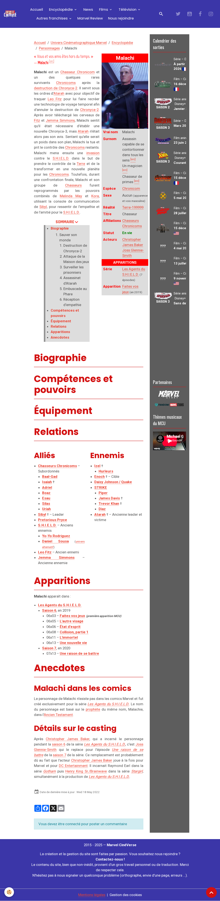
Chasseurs (73, 185)
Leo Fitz (55, 99)
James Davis (109, 498)
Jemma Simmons (60, 120)
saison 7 (59, 755)
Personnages (49, 48)
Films (103, 9)
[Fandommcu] (169, 404)
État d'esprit (70, 627)
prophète (93, 709)
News (87, 9)
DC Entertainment (73, 766)
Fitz (37, 120)
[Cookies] (9, 892)
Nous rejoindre (121, 18)
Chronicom (131, 188)
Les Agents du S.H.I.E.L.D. (108, 704)
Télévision (127, 9)
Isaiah (47, 482)
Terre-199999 (133, 207)
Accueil (36, 9)
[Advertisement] (169, 341)
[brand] (10, 14)
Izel (97, 466)
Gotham (49, 771)
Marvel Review (90, 18)
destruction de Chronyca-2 (55, 88)
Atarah (58, 93)
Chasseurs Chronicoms (57, 466)
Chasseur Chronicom (77, 72)
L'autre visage (71, 621)
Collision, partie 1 (74, 632)
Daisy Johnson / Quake (113, 482)
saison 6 (58, 744)
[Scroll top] (211, 892)
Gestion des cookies (126, 895)
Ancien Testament (58, 715)
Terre (81, 163)
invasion (92, 153)
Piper (103, 493)
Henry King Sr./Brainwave (86, 771)
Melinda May (71, 196)
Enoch (99, 476)
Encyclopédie (61, 9)
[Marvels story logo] (169, 394)
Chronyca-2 (89, 110)
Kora (95, 196)
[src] (51, 61)
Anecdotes (60, 337)
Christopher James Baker (67, 739)
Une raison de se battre (79, 653)
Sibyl (43, 207)
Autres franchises (52, 18)
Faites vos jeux (72, 616)
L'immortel (69, 637)
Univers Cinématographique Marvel (79, 42)
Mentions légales (91, 895)
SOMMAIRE (65, 222)
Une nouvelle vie (73, 643)
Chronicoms (66, 83)
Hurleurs (106, 471)
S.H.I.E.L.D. (61, 158)
